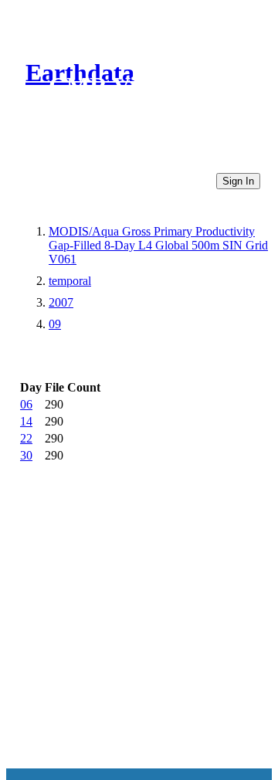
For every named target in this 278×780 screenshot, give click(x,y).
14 (26, 421)
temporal (70, 280)
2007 (61, 302)
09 (55, 324)
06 (26, 404)
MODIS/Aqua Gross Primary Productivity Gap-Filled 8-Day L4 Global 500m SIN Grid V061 (158, 245)
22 (26, 438)
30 (26, 455)
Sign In (238, 181)
